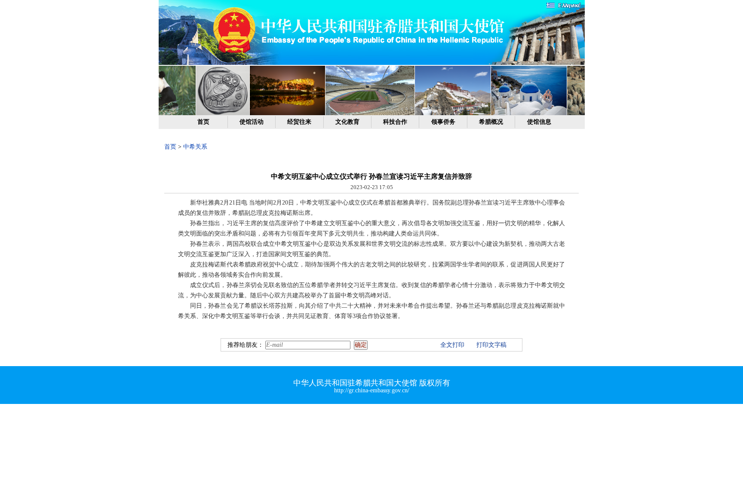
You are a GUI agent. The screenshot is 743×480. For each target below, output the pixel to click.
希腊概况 (491, 122)
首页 (203, 122)
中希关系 (195, 147)
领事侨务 (443, 122)
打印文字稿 (491, 345)
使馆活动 (251, 122)
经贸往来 (299, 122)
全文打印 (452, 345)
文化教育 (347, 122)
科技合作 (395, 122)
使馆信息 (539, 122)
